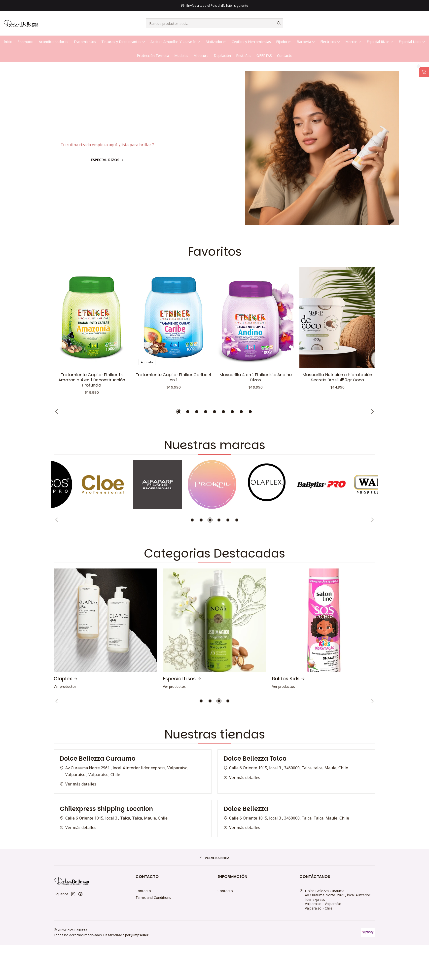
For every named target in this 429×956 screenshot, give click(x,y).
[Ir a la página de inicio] (22, 23)
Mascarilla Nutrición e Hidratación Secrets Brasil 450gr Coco (337, 377)
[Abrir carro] (424, 72)
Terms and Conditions (153, 897)
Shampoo (26, 41)
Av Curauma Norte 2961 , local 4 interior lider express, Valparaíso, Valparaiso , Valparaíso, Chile (126, 771)
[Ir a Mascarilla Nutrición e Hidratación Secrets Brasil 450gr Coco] (337, 317)
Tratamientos (84, 41)
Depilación (222, 55)
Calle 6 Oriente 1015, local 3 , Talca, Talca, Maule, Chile (116, 818)
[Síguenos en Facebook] (80, 894)
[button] (210, 224)
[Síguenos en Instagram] (73, 894)
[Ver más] (78, 484)
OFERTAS (264, 55)
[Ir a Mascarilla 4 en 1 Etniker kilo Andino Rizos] (255, 317)
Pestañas (243, 55)
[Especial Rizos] (214, 148)
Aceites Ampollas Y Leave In (173, 41)
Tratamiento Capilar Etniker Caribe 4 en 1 (173, 377)
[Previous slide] (12, 224)
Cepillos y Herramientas (251, 41)
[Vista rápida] (121, 317)
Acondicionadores (53, 41)
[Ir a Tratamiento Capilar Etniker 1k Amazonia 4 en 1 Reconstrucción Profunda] (92, 317)
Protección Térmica (153, 55)
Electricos (328, 41)
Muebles (181, 55)
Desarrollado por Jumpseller (125, 935)
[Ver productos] (105, 629)
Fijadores (283, 41)
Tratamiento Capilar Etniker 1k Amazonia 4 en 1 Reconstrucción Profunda (91, 380)
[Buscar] (279, 23)
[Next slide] (416, 224)
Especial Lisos (410, 41)
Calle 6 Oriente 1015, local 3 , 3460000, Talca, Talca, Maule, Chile (289, 818)
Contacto (284, 55)
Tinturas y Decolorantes (121, 41)
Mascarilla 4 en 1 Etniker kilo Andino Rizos (255, 377)
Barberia (304, 41)
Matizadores (216, 41)
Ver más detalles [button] (80, 784)
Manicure (201, 55)
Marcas (351, 41)
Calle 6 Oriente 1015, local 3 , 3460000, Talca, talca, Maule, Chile (288, 768)
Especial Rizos (378, 41)
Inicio (8, 41)
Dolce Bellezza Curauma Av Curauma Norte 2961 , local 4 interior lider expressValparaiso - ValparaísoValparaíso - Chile (337, 899)
